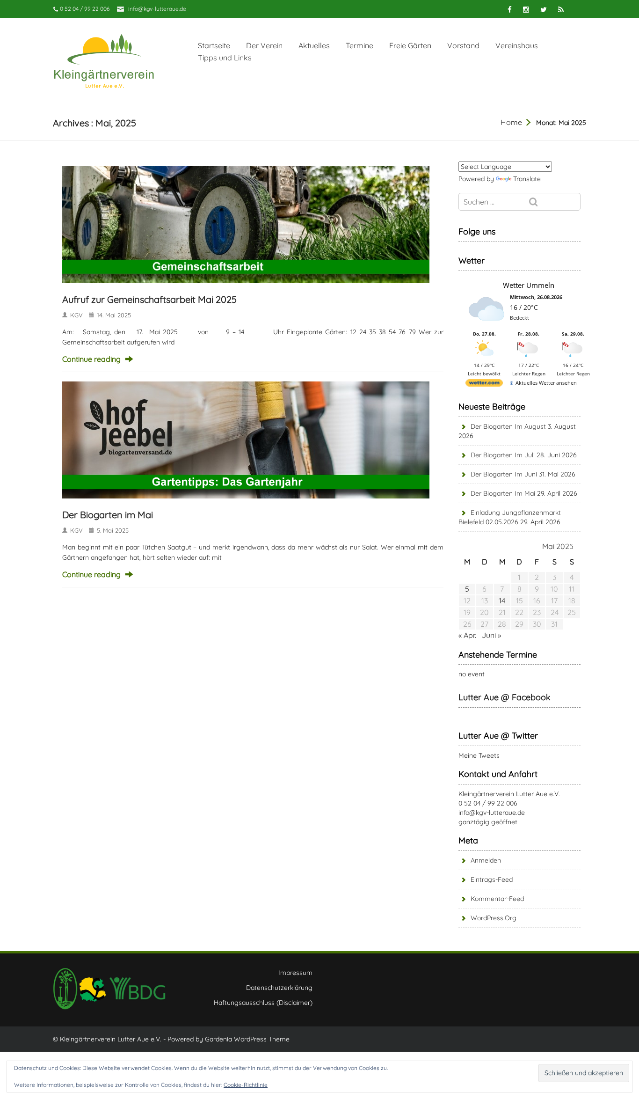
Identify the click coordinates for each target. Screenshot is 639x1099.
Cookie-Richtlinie (246, 1084)
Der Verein (264, 45)
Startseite (214, 45)
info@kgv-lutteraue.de (157, 8)
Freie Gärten (410, 45)
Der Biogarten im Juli (503, 455)
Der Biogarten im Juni (504, 474)
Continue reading (91, 359)
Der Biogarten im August (508, 426)
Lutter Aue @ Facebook (504, 697)
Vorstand (463, 45)
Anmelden (486, 860)
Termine (359, 45)
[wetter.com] (484, 384)
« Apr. (467, 635)
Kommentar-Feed (497, 898)
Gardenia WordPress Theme (247, 1039)
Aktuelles (314, 45)
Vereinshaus (516, 45)
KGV (76, 315)
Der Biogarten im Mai (107, 514)
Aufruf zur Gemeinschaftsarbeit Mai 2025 (149, 299)
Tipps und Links (225, 57)
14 (502, 600)
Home (511, 122)
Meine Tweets (479, 755)
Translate (527, 179)
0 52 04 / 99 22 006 (487, 803)
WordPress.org (493, 918)
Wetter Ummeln (528, 285)
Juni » (491, 635)
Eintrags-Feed (492, 879)
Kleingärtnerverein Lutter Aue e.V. (509, 794)
